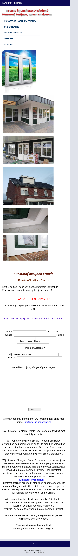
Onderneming (11, 27)
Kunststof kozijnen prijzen (20, 21)
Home (35, 544)
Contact (9, 44)
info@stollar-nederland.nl (37, 422)
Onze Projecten (13, 33)
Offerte (8, 38)
